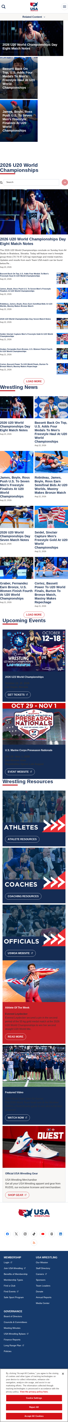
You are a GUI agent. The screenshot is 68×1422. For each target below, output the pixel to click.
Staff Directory (43, 1268)
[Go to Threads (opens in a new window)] (52, 1234)
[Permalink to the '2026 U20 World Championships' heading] (40, 170)
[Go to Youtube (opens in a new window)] (43, 1234)
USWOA (22, 953)
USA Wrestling (16, 1333)
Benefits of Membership (16, 1274)
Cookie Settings (34, 1398)
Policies (7, 1351)
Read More (15, 1036)
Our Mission (42, 1262)
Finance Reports (12, 1339)
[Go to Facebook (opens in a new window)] (7, 1234)
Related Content (32, 17)
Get (19, 694)
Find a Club (9, 1285)
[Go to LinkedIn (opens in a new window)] (60, 1234)
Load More (34, 381)
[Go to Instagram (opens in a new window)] (25, 1234)
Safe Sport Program (14, 1297)
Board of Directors (13, 1316)
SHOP (18, 1195)
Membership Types (13, 1280)
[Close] (62, 1373)
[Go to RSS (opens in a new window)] (34, 1243)
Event (21, 771)
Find (11, 1291)
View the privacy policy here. (34, 1392)
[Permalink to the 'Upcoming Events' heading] (48, 620)
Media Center (42, 1303)
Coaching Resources (23, 896)
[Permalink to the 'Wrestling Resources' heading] (55, 781)
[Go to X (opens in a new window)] (16, 1234)
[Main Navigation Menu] (64, 6)
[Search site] (65, 182)
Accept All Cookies (34, 1416)
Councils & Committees (15, 1322)
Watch (19, 1117)
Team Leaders (43, 1285)
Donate (39, 1291)
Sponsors (40, 1280)
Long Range (14, 1345)
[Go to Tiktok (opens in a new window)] (34, 1234)
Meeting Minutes (12, 1328)
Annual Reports (43, 1297)
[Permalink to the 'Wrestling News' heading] (40, 387)
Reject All (34, 1407)
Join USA (15, 1268)
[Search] (3, 6)
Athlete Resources (22, 839)
